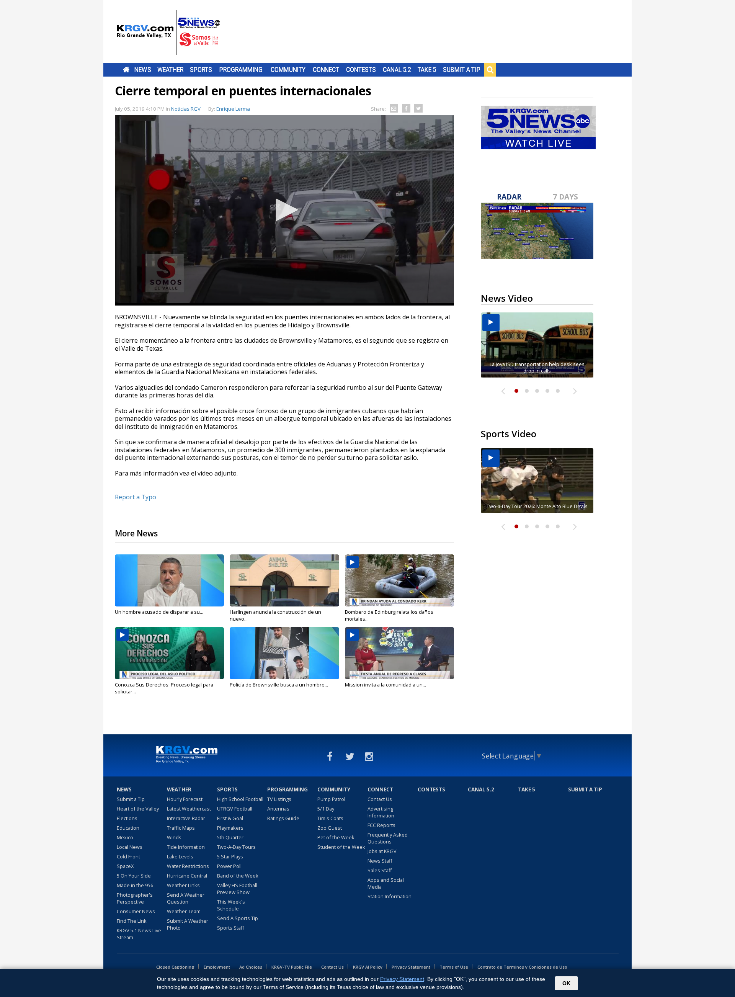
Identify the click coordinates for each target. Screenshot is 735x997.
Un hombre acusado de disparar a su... (159, 611)
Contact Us (380, 799)
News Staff (380, 860)
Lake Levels (180, 856)
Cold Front (128, 856)
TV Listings (279, 799)
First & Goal (230, 818)
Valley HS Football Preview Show (237, 889)
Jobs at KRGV (382, 851)
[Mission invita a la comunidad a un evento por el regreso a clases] (399, 653)
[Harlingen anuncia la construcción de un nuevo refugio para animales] (284, 580)
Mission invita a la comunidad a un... (385, 684)
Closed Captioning (175, 967)
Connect (326, 70)
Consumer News (136, 911)
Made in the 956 (135, 885)
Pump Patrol (331, 799)
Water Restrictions (188, 866)
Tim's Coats (330, 818)
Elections (127, 818)
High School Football (240, 799)
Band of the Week (237, 875)
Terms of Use (453, 967)
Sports (201, 70)
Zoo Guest (329, 827)
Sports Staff (230, 927)
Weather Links (183, 885)
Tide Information (186, 846)
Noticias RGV (186, 108)
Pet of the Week (335, 837)
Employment (217, 967)
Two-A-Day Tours (236, 846)
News (142, 70)
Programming (241, 70)
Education (128, 827)
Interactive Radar (186, 818)
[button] (284, 210)
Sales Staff (380, 870)
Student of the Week (341, 846)
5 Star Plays (230, 856)
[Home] (168, 32)
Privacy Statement (411, 967)
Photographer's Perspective (135, 898)
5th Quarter (230, 837)
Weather (170, 70)
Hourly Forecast (185, 799)
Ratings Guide (283, 818)
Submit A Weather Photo (187, 924)
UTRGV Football (234, 808)
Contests (361, 70)
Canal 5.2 (397, 70)
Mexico (125, 837)
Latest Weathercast (189, 808)
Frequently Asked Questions (388, 838)
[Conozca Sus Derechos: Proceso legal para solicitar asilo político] (169, 653)
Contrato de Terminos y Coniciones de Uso (522, 967)
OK (566, 983)
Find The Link (132, 920)
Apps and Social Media (386, 883)
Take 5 (427, 70)
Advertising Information (381, 812)
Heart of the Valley (138, 808)
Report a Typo (135, 497)
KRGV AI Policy (367, 967)
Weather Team (184, 911)
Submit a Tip (461, 70)
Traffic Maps (181, 827)
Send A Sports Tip (237, 918)
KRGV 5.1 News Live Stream (139, 934)
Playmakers (230, 827)
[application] (284, 210)
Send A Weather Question (185, 898)
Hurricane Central (187, 875)
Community (288, 70)
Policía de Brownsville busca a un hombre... (279, 684)
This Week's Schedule (231, 905)
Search (490, 70)
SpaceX (125, 866)
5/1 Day (325, 808)
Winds (174, 837)
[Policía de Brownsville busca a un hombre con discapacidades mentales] (284, 653)
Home (126, 70)
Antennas (278, 808)
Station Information (390, 896)
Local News (129, 846)
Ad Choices (250, 967)
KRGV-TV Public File (291, 967)
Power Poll (229, 866)
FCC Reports (381, 825)
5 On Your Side (134, 875)
